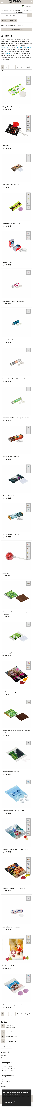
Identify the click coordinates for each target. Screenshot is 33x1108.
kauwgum (28, 47)
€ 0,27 (6, 617)
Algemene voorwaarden (7, 1079)
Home (2, 25)
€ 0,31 (6, 694)
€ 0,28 (6, 655)
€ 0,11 (6, 109)
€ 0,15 (6, 226)
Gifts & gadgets (10, 25)
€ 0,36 (6, 930)
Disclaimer (4, 1086)
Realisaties (4, 1057)
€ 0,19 (6, 381)
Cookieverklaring (5, 1081)
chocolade (20, 47)
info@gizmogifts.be (17, 12)
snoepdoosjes (8, 53)
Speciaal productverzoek (9, 20)
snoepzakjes (4, 47)
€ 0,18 (6, 265)
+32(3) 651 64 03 (27, 10)
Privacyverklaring (6, 1083)
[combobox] (14, 15)
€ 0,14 (6, 187)
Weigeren (16, 1101)
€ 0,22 (6, 459)
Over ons (3, 1055)
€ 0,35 (6, 891)
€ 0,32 (6, 735)
